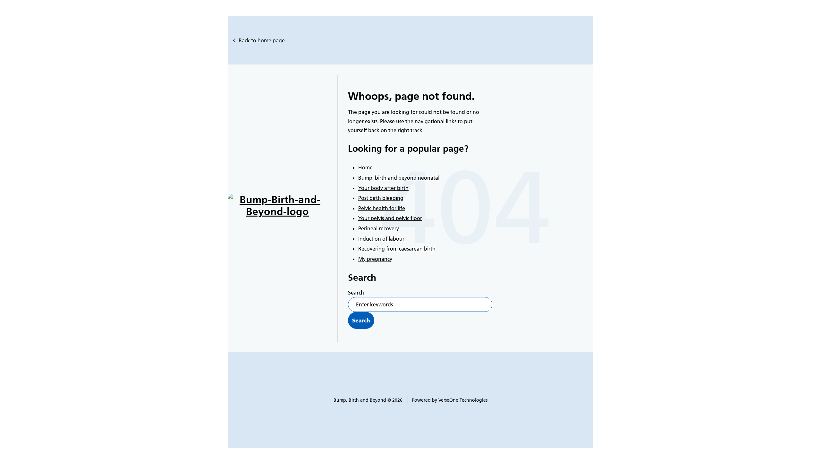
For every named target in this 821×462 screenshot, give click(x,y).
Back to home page (262, 40)
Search (356, 292)
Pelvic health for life (381, 208)
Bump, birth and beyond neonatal (398, 178)
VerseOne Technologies (462, 400)
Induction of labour (381, 238)
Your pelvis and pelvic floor (390, 218)
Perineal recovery (378, 228)
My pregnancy (375, 259)
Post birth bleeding (380, 198)
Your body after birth (383, 188)
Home (365, 167)
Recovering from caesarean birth (397, 248)
